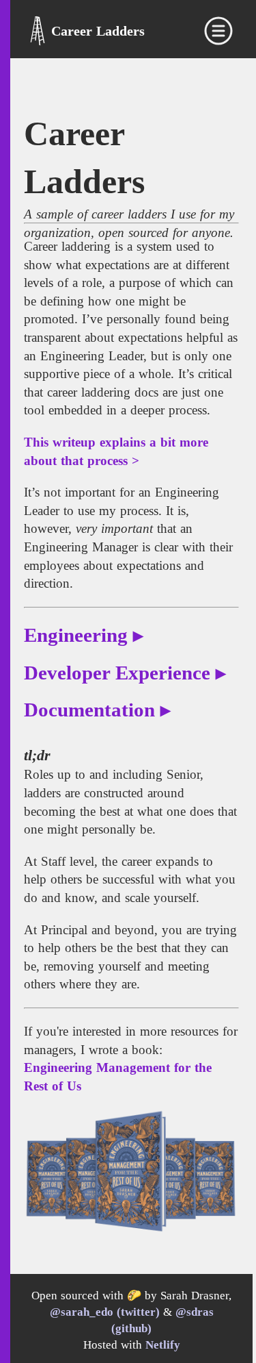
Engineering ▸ (83, 635)
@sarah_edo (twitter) (105, 1311)
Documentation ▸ (97, 710)
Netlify (162, 1344)
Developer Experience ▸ (125, 673)
